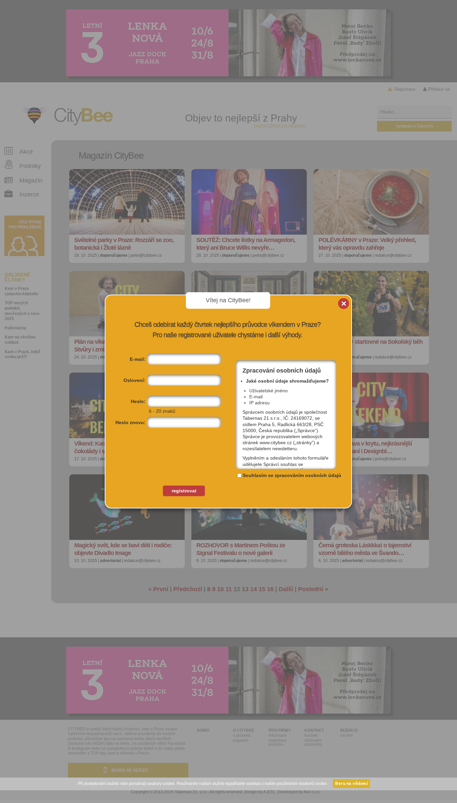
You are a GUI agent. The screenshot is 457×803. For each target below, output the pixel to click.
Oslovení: (134, 380)
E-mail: (138, 359)
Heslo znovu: (130, 422)
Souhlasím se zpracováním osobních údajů (292, 475)
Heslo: (138, 401)
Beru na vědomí (351, 783)
